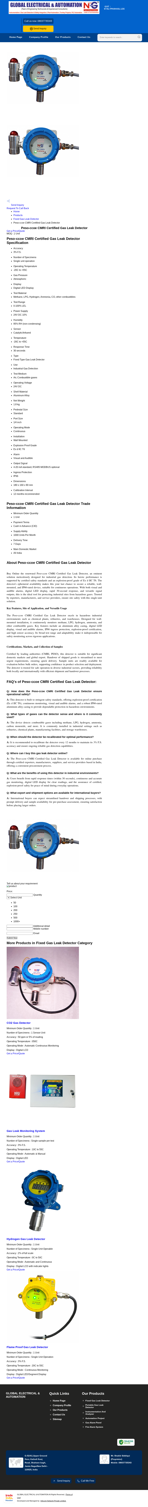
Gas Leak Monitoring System (26, 1130)
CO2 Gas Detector (18, 1022)
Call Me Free (87, 1481)
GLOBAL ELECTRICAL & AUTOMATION (114, 7)
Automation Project (94, 1418)
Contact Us (84, 37)
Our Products (63, 37)
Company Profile (38, 37)
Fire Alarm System (94, 1427)
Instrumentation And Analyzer (95, 1412)
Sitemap (57, 1419)
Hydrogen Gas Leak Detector (26, 1239)
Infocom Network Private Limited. (53, 1501)
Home (16, 211)
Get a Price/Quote (16, 231)
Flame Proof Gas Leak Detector (27, 1347)
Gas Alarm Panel (93, 1422)
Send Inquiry (39, 28)
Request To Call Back (18, 208)
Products (18, 215)
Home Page (15, 37)
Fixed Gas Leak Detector (26, 219)
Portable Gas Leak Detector (94, 1406)
